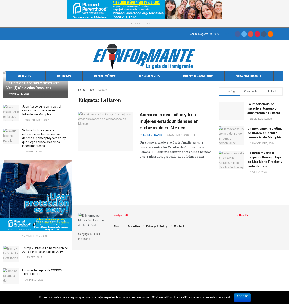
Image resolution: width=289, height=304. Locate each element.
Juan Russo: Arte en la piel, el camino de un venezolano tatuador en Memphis (41, 110)
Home (81, 89)
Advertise (134, 226)
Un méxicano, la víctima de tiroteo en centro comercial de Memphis (264, 133)
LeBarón (103, 89)
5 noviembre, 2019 (178, 134)
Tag (92, 89)
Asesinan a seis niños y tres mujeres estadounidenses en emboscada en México (169, 121)
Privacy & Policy (157, 226)
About (117, 226)
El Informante (152, 134)
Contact (179, 226)
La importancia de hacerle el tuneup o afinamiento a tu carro (263, 108)
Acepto (242, 296)
